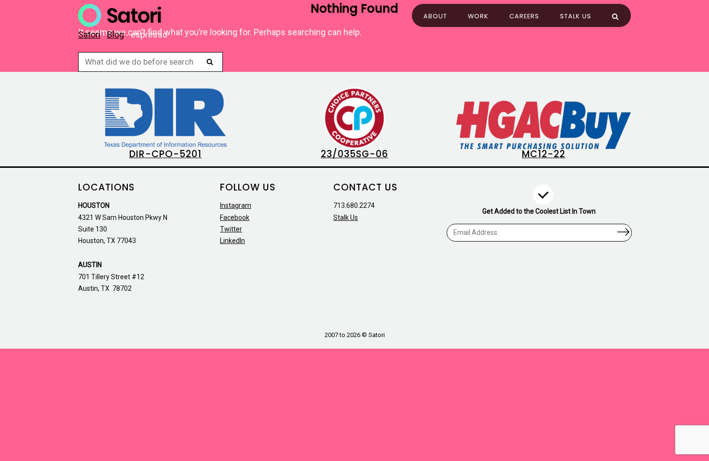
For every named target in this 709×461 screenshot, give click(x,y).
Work (478, 16)
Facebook (234, 217)
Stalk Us (575, 16)
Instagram (235, 205)
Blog (115, 34)
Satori (89, 34)
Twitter (231, 229)
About (435, 16)
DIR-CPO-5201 (165, 154)
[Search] (210, 61)
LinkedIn (232, 240)
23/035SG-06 (354, 154)
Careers (524, 16)
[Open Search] (615, 17)
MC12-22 (543, 154)
